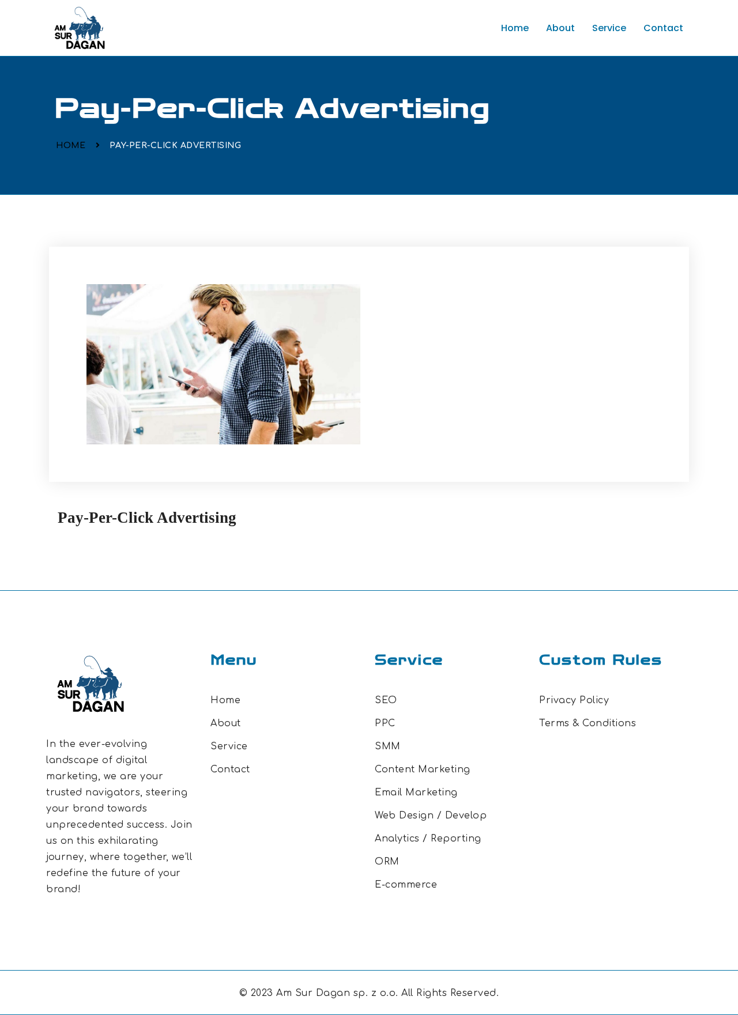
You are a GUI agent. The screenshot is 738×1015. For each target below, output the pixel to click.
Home (515, 28)
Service (609, 28)
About (560, 28)
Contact (663, 28)
